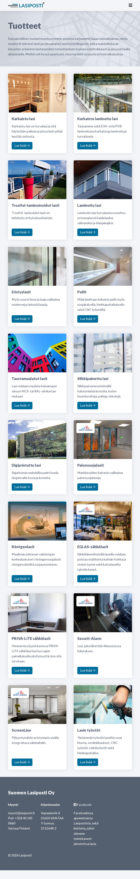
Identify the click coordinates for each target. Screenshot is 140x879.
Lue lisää (20, 145)
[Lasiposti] (26, 4)
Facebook (84, 805)
